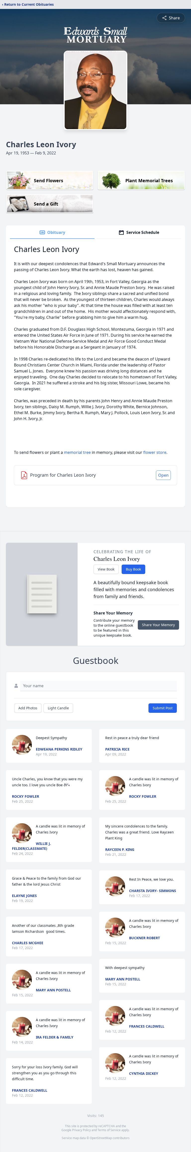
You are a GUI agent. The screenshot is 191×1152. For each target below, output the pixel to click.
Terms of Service (109, 1130)
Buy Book (133, 569)
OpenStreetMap (101, 1138)
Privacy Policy (81, 1130)
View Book (106, 569)
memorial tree (77, 452)
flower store (154, 452)
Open (163, 475)
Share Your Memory (158, 624)
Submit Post (163, 708)
